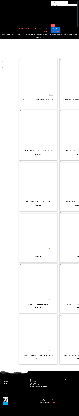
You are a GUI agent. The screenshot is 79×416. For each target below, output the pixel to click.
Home (21, 28)
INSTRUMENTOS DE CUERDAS (8, 34)
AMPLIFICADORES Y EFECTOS (70, 34)
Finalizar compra (43, 28)
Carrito (34, 28)
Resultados (55, 28)
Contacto (45, 31)
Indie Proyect (52, 402)
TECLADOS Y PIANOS (30, 34)
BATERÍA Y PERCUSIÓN (42, 34)
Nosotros (27, 28)
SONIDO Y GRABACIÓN (39, 37)
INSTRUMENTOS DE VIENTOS (55, 34)
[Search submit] (53, 25)
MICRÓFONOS (20, 34)
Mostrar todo (55, 31)
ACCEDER (39, 413)
